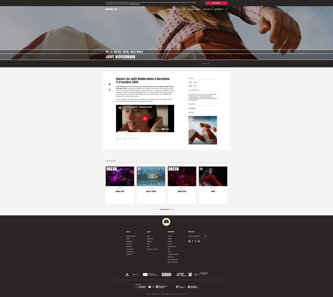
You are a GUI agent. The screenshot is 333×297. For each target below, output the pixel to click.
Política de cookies (135, 4)
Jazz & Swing (129, 244)
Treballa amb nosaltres (173, 254)
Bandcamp (128, 138)
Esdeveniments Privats (173, 262)
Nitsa (148, 246)
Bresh (148, 236)
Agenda (169, 9)
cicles (176, 9)
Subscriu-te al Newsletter (194, 236)
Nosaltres (170, 241)
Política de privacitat (156, 293)
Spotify (120, 138)
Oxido (148, 244)
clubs (184, 9)
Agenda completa (165, 209)
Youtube (138, 138)
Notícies (169, 238)
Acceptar (216, 3)
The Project (192, 108)
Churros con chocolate (152, 249)
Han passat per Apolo (173, 259)
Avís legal (148, 293)
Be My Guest (129, 241)
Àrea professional (172, 246)
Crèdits (169, 251)
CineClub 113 (207, 9)
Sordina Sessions (130, 251)
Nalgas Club (150, 238)
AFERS (127, 238)
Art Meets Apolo (194, 9)
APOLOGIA (129, 246)
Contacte (170, 236)
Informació (219, 9)
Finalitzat (206, 63)
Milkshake (149, 241)
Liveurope (170, 244)
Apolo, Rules (171, 257)
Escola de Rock (129, 249)
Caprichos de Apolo (131, 236)
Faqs (169, 249)
